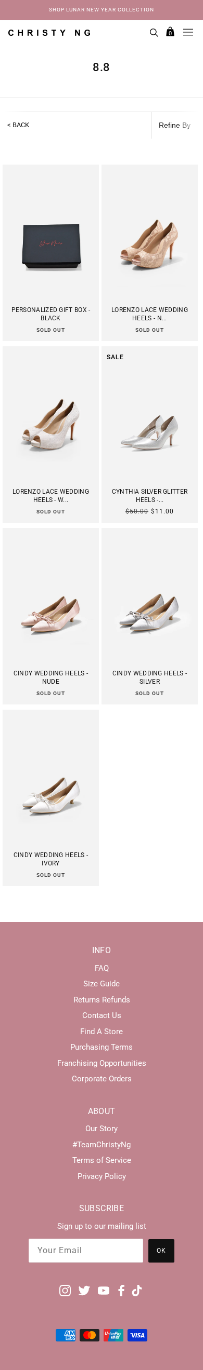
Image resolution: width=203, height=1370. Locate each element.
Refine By (175, 125)
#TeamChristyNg (101, 1144)
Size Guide (101, 983)
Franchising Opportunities (101, 1063)
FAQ (102, 968)
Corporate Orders (102, 1078)
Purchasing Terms (101, 1047)
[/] (49, 32)
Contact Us (101, 1015)
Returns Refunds (101, 1000)
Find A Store (101, 1031)
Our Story (101, 1128)
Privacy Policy (102, 1176)
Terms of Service (101, 1160)
